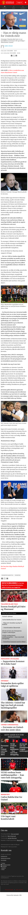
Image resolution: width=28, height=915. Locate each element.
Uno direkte (3, 860)
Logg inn (19, 2)
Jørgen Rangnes (12, 838)
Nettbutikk (22, 8)
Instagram (4, 866)
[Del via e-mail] (16, 56)
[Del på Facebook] (11, 56)
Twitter (3, 863)
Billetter (13, 8)
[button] (2, 735)
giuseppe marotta (7, 575)
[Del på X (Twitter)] (14, 56)
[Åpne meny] (25, 2)
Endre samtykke (19, 889)
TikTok (2, 869)
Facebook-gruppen (6, 864)
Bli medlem (5, 8)
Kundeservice (4, 856)
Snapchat (3, 867)
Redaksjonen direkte (5, 858)
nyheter (17, 575)
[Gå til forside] (8, 2)
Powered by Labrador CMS (14, 895)
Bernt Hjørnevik (12, 836)
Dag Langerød (15, 834)
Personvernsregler (9, 889)
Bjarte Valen (20, 840)
